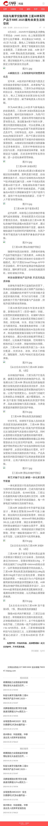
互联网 (13, 9)
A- (44, 27)
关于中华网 (21, 823)
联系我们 (27, 823)
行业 (21, 9)
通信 (28, 9)
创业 (43, 9)
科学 (36, 9)
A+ (40, 27)
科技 (21, 3)
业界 (5, 9)
